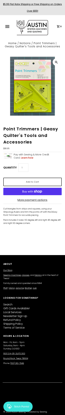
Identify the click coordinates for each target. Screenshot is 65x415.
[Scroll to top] (58, 408)
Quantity (10, 167)
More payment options (32, 200)
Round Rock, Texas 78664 (15, 358)
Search (7, 304)
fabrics (38, 275)
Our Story (7, 270)
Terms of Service (14, 328)
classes (25, 275)
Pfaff (5, 288)
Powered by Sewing (37, 411)
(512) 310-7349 (17, 363)
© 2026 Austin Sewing (14, 411)
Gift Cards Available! (16, 308)
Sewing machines (12, 275)
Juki (35, 288)
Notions (25, 43)
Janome (20, 288)
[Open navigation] (9, 26)
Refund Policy (12, 320)
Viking (12, 288)
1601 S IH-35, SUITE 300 (14, 353)
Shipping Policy (13, 324)
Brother (28, 288)
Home (12, 43)
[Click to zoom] (56, 62)
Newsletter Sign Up (15, 316)
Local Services (12, 312)
